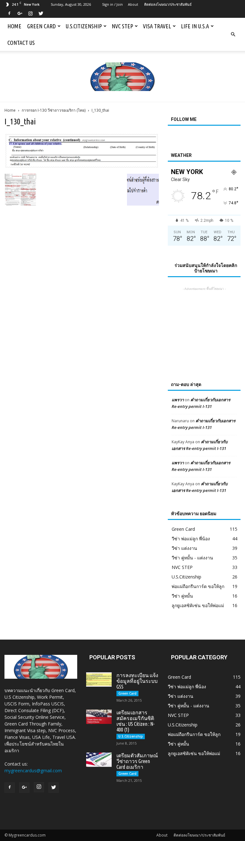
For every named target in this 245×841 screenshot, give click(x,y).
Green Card (41, 26)
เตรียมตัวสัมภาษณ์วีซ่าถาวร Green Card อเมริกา (137, 761)
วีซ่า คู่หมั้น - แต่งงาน (192, 558)
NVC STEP (122, 26)
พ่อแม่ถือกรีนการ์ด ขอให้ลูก (198, 586)
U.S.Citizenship (84, 26)
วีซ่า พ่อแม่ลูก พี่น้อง (191, 539)
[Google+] (20, 13)
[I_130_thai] (81, 167)
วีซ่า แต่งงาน (184, 548)
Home (14, 26)
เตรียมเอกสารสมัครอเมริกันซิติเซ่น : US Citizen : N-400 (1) (135, 721)
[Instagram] (30, 13)
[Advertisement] (204, 324)
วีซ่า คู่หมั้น (182, 596)
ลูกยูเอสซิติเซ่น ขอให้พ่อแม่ (198, 605)
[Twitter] (41, 13)
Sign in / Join (112, 4)
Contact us (21, 42)
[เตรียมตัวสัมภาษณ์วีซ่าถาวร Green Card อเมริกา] (99, 760)
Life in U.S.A (195, 26)
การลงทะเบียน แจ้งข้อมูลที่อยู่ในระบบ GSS (137, 681)
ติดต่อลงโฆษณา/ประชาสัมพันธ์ (168, 4)
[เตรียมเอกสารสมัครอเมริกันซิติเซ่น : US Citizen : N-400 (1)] (99, 717)
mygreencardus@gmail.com (33, 770)
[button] (233, 34)
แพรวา (178, 400)
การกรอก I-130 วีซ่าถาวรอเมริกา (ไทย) (53, 110)
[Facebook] (9, 13)
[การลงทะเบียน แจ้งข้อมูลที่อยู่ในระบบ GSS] (99, 679)
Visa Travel (157, 26)
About (133, 4)
